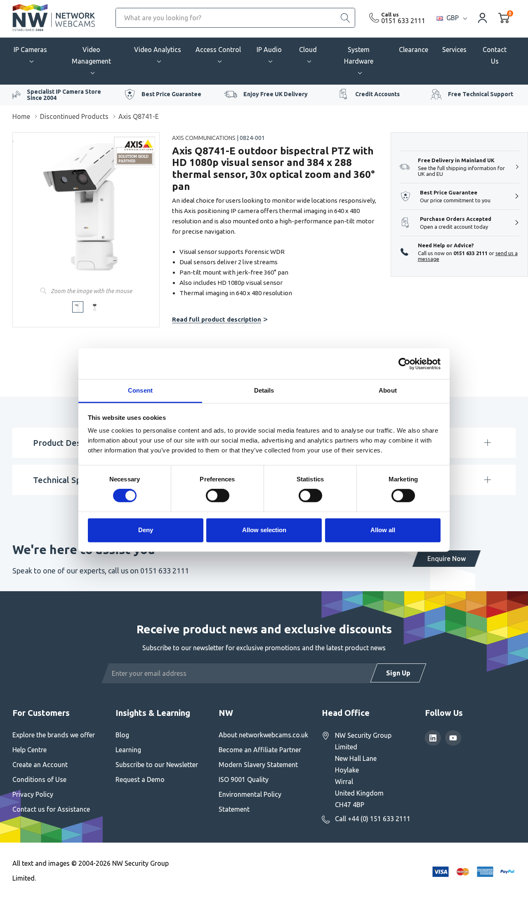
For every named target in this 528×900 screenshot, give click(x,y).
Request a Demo (140, 779)
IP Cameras (30, 49)
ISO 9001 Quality (244, 779)
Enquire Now (446, 558)
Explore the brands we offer (53, 735)
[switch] (217, 495)
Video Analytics (157, 49)
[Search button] (345, 17)
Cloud (308, 49)
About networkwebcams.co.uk (263, 735)
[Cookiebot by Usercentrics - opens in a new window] (404, 364)
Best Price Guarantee (171, 94)
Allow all (382, 529)
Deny (145, 529)
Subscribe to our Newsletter (157, 764)
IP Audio (269, 49)
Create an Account (40, 764)
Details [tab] (264, 390)
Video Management (91, 55)
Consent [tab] (140, 390)
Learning (128, 749)
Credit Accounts (377, 94)
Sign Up (398, 673)
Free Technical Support (480, 94)
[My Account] (482, 18)
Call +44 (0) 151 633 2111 (372, 818)
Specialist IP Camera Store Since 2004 (64, 94)
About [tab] (388, 390)
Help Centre (29, 749)
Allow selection (264, 529)
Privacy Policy (32, 794)
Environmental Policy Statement (250, 802)
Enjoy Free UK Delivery (275, 94)
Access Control (218, 49)
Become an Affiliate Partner (260, 749)
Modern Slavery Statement (258, 764)
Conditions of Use (39, 779)
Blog (122, 735)
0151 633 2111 (403, 20)
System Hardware (358, 55)
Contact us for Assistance (51, 809)
